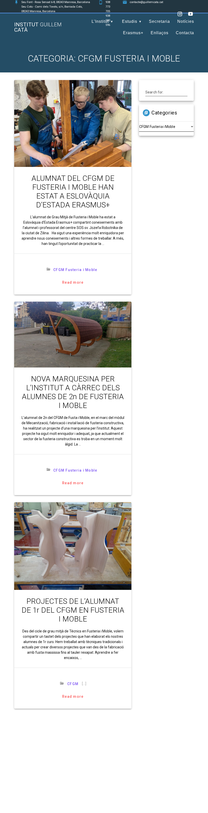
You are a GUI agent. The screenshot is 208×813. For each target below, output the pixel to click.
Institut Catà (38, 27)
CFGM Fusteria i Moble (75, 270)
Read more (72, 282)
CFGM (72, 684)
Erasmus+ (133, 33)
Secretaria (159, 21)
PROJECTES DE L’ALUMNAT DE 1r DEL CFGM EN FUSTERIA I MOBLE (73, 610)
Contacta (185, 33)
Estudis (129, 21)
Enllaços (159, 33)
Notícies (185, 21)
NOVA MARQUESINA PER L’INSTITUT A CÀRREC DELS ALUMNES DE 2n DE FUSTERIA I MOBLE (73, 392)
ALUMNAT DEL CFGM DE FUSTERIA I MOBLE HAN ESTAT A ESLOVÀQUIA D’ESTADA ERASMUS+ (72, 191)
